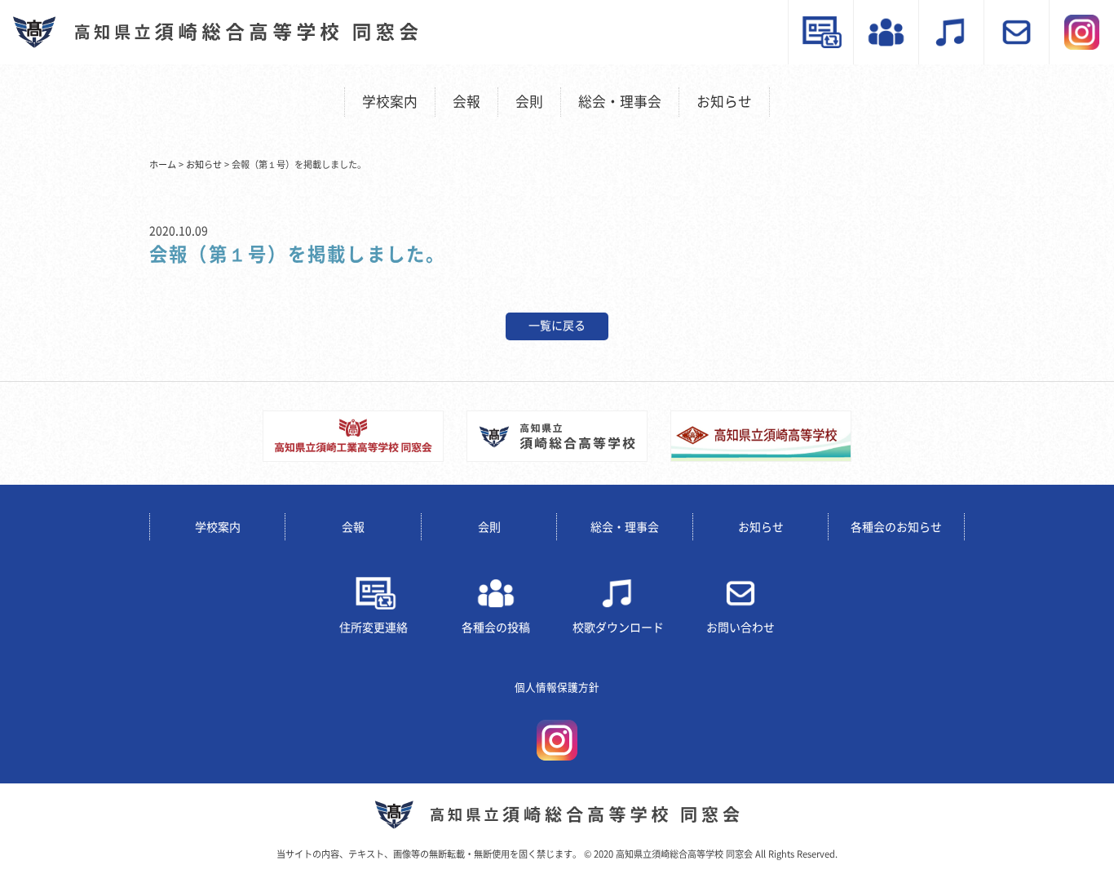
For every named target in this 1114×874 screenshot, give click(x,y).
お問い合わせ (740, 627)
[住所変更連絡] (820, 32)
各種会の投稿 (496, 627)
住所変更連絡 (373, 627)
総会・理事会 (619, 102)
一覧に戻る (557, 325)
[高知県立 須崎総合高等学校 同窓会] (215, 32)
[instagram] (1081, 32)
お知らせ (724, 102)
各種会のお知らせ (896, 527)
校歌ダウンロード (618, 627)
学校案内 (390, 102)
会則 (529, 102)
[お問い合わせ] (1016, 32)
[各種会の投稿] (885, 32)
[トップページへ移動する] (557, 815)
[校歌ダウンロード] (951, 32)
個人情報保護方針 (557, 687)
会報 (466, 102)
